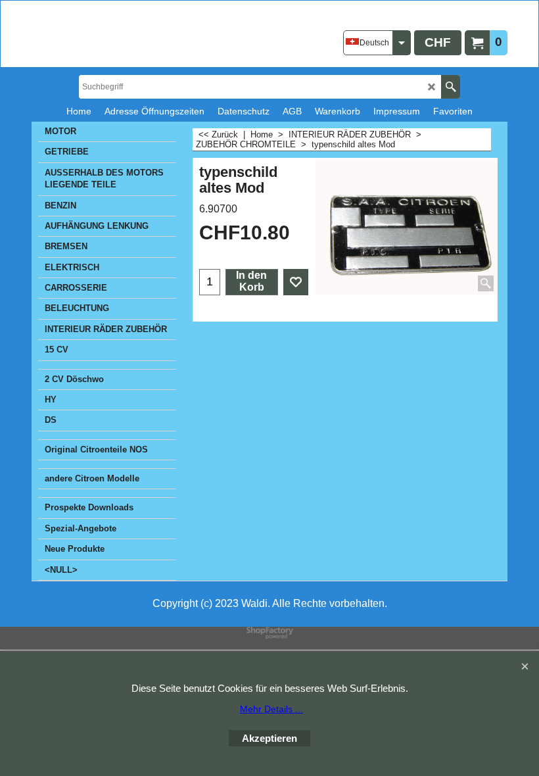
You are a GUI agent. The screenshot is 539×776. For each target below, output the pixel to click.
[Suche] (450, 87)
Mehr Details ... (271, 709)
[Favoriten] (295, 282)
